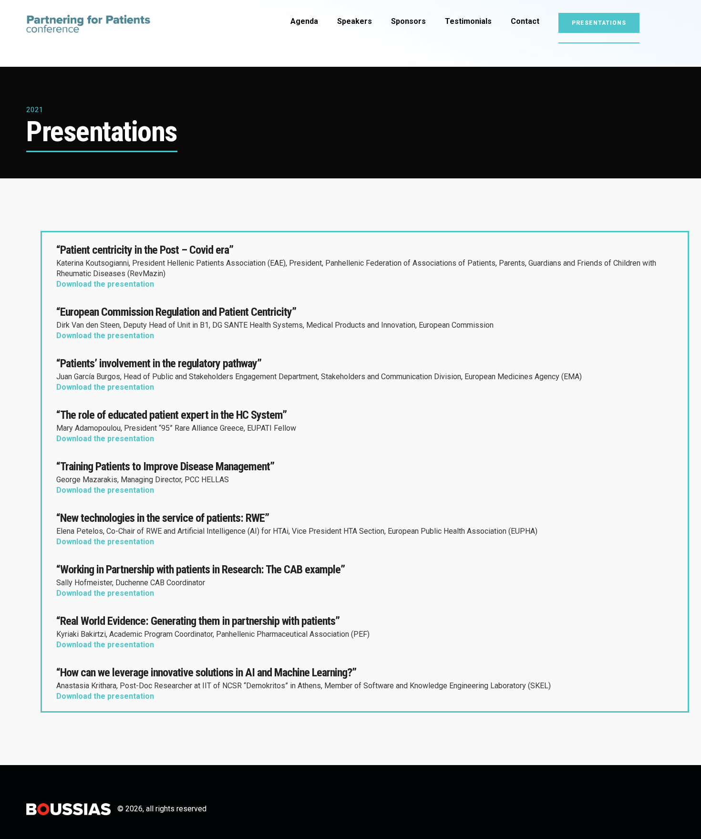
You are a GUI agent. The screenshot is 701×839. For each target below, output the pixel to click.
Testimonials (468, 21)
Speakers (354, 21)
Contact (525, 21)
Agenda (304, 21)
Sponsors (408, 21)
